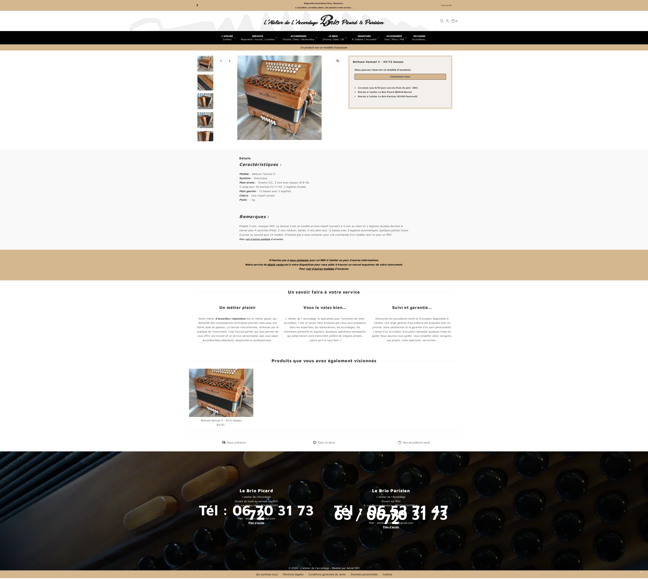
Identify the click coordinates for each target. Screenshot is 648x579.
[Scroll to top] (641, 572)
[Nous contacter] (223, 442)
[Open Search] (441, 20)
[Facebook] (197, 5)
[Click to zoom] (338, 61)
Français (445, 5)
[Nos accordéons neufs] (399, 442)
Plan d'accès (256, 522)
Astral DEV (353, 568)
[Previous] (221, 61)
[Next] (229, 61)
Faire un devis (326, 442)
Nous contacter (236, 442)
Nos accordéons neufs (416, 442)
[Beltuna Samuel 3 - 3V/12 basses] (221, 393)
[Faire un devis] (314, 442)
